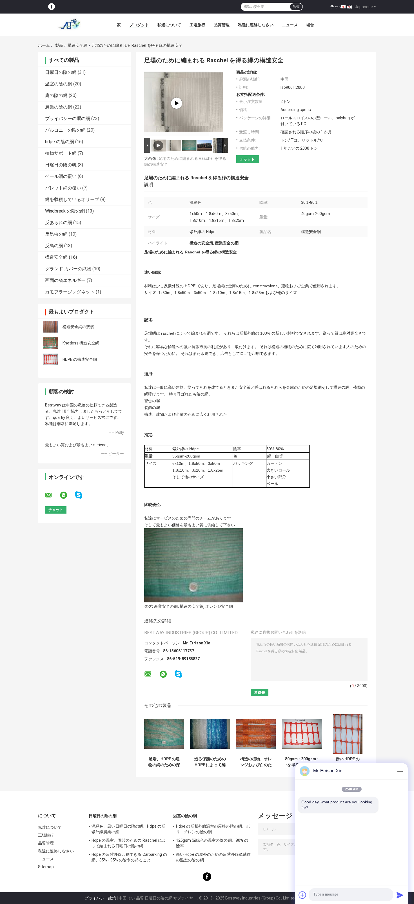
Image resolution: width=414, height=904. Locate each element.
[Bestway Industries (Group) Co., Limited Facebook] (51, 6)
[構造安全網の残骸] (50, 326)
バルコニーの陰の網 (65, 130)
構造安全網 (77, 45)
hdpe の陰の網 (59, 141)
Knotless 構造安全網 (81, 343)
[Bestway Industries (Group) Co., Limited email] (52, 495)
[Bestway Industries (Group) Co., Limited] (69, 24)
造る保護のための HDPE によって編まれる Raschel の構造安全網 (210, 762)
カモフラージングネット (70, 292)
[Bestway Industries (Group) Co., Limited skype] (82, 495)
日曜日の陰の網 (61, 72)
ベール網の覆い (61, 176)
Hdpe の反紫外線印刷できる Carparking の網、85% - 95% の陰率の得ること (129, 857)
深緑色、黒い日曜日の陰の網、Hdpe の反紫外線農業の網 (128, 829)
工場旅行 (197, 25)
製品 (59, 45)
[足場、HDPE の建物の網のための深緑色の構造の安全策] (164, 734)
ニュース (290, 25)
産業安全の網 (166, 606)
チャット (338, 6)
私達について (169, 25)
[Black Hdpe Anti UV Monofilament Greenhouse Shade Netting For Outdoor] (176, 103)
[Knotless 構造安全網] (50, 343)
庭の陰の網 (56, 95)
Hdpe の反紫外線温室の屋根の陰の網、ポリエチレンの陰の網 (213, 829)
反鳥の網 (54, 245)
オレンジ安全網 (219, 606)
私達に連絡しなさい (255, 25)
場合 (310, 25)
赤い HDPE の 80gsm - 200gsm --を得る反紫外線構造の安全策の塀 (347, 762)
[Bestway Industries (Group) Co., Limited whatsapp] (67, 495)
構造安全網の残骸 (78, 326)
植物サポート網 (61, 153)
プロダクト (139, 25)
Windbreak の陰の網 (65, 211)
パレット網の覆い (63, 188)
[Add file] (302, 895)
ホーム (44, 45)
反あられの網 (58, 222)
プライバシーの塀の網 (67, 118)
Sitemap (46, 867)
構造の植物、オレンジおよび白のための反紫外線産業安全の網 (256, 762)
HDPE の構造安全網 (80, 359)
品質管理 (222, 25)
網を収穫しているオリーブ (72, 199)
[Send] (399, 895)
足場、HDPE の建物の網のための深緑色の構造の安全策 (164, 762)
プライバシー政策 (100, 898)
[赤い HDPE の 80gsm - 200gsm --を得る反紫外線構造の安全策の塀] (348, 734)
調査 (296, 7)
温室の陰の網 (58, 84)
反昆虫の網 (56, 234)
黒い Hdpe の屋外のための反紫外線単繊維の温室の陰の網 (213, 857)
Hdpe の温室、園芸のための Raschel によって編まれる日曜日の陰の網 (129, 843)
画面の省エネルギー (65, 280)
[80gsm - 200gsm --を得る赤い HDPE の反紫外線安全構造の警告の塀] (302, 734)
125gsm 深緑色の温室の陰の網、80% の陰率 (212, 843)
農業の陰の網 (58, 107)
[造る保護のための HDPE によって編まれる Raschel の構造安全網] (210, 734)
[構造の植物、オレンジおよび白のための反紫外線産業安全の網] (256, 734)
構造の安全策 (191, 606)
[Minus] (400, 771)
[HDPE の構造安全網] (50, 359)
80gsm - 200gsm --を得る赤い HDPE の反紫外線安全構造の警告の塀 (302, 762)
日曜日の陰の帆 (61, 164)
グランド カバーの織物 (68, 268)
